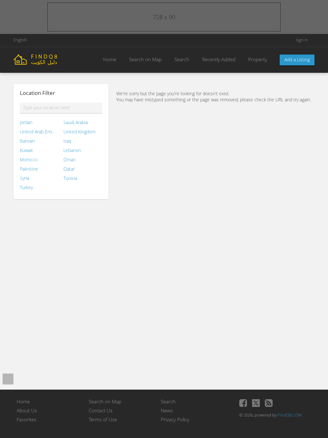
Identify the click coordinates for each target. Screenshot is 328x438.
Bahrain (27, 141)
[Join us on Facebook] (243, 403)
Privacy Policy (175, 419)
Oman (69, 159)
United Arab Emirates (38, 132)
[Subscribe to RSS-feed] (269, 403)
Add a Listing (297, 59)
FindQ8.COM (290, 415)
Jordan (26, 122)
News (167, 410)
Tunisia (70, 178)
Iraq (67, 141)
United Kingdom (79, 132)
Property (257, 59)
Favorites (26, 419)
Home (109, 59)
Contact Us (100, 410)
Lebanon (72, 150)
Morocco (28, 159)
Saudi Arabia (75, 122)
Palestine (29, 169)
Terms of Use (103, 419)
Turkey (26, 187)
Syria (24, 178)
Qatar (69, 169)
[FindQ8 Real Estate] (48, 59)
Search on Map (145, 59)
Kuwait (26, 150)
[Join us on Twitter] (256, 403)
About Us (27, 410)
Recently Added (218, 59)
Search (182, 59)
